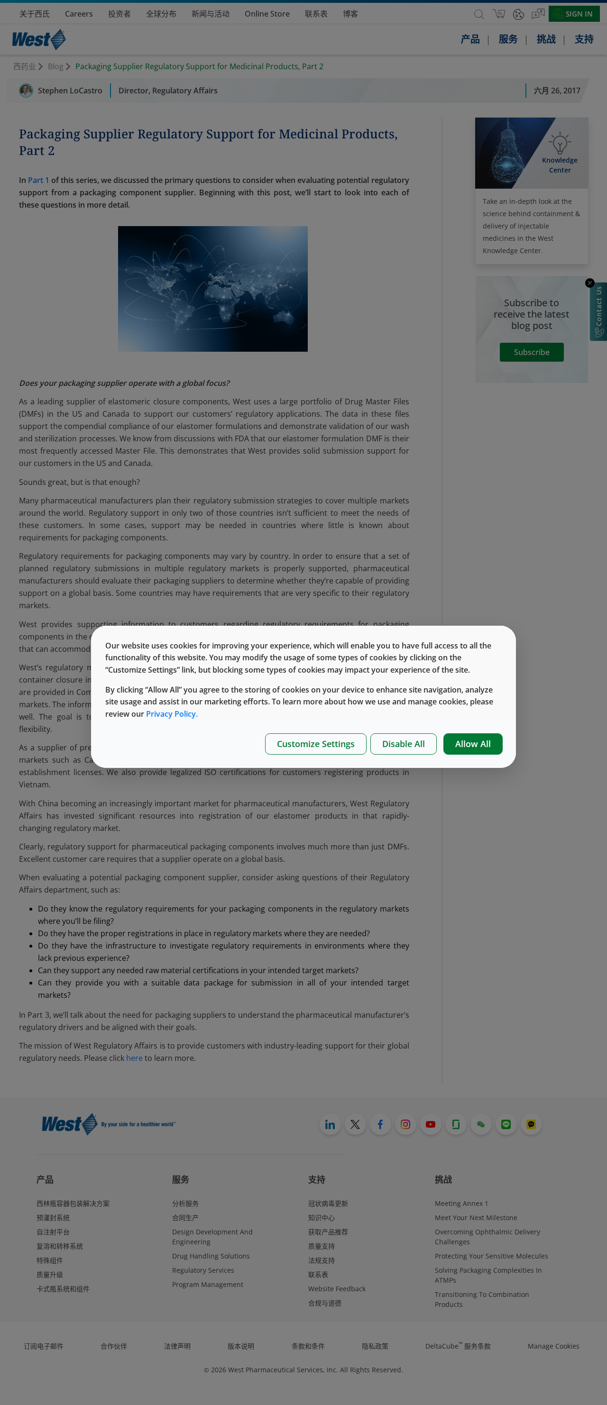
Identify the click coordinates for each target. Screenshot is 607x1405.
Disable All (403, 743)
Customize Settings (316, 743)
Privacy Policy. (172, 714)
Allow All (473, 743)
